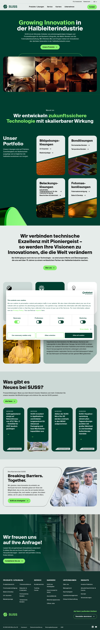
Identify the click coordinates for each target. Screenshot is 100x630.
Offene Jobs (51, 603)
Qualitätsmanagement (70, 595)
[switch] (39, 321)
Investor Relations (87, 584)
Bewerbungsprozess (53, 600)
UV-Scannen (7, 595)
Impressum (24, 627)
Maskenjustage (8, 599)
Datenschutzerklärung (36, 627)
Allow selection (50, 335)
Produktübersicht (8, 584)
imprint (38, 310)
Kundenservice (39, 584)
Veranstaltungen (86, 597)
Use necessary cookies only (21, 335)
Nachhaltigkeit (68, 592)
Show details (84, 329)
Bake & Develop (8, 592)
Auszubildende (51, 596)
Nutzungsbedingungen (51, 627)
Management (67, 588)
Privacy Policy (18, 310)
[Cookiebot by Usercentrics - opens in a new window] (83, 293)
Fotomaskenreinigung (10, 588)
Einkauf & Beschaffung (70, 599)
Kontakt (83, 594)
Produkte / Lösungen (13, 580)
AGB (62, 627)
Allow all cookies (78, 335)
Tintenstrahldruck (25, 584)
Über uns (66, 584)
